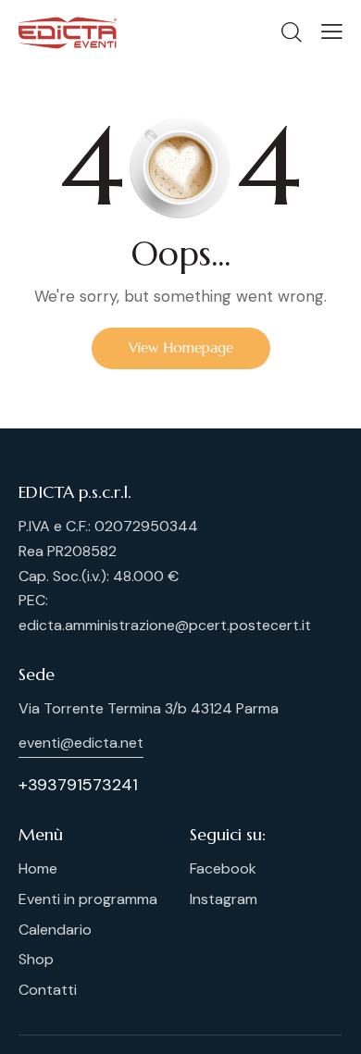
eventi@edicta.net (81, 742)
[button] (331, 31)
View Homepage (181, 347)
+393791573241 (78, 785)
